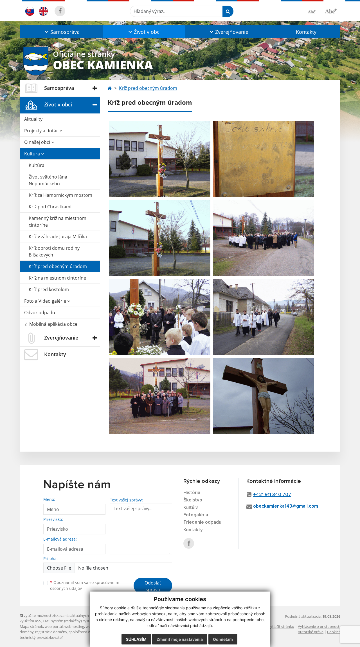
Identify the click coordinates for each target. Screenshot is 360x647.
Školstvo (192, 500)
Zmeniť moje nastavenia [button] (180, 639)
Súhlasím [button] (136, 639)
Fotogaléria (195, 515)
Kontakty (306, 31)
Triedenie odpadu (202, 522)
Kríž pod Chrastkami (50, 207)
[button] (61, 31)
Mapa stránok (31, 626)
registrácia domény (51, 631)
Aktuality (33, 119)
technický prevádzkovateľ (41, 637)
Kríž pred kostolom (49, 289)
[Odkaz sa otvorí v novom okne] (60, 11)
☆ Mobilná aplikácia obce (50, 324)
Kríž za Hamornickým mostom (60, 195)
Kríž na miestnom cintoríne (57, 278)
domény (26, 631)
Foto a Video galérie (45, 301)
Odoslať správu (153, 586)
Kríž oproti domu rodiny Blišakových (54, 251)
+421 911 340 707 (272, 494)
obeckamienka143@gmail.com (285, 506)
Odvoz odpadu (39, 312)
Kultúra (32, 154)
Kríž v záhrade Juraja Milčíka (58, 236)
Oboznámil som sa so (84, 585)
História (191, 492)
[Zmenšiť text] (314, 11)
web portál (54, 626)
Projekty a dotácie (43, 131)
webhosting (74, 626)
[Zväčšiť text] (331, 10)
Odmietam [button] (223, 639)
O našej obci (37, 142)
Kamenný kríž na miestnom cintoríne (57, 221)
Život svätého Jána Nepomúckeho (48, 180)
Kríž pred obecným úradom (58, 266)
